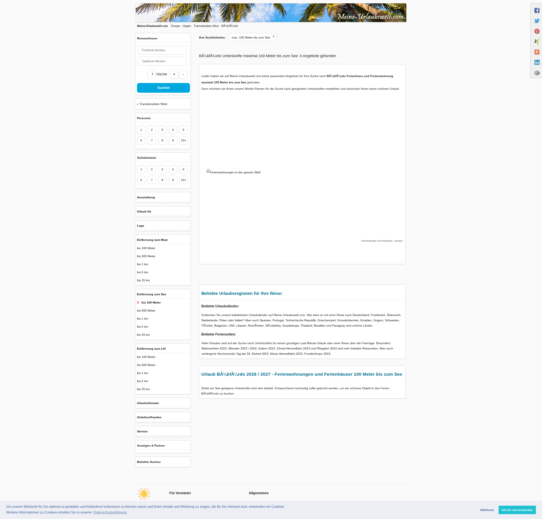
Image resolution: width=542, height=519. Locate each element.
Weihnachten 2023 (214, 348)
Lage (140, 225)
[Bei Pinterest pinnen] (536, 35)
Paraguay (338, 325)
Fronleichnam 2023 (317, 353)
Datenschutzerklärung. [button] (110, 512)
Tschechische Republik (300, 320)
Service (142, 431)
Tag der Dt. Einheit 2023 (252, 353)
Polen (223, 320)
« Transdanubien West (152, 104)
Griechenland (327, 320)
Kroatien (366, 320)
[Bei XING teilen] (536, 45)
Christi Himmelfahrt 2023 (293, 348)
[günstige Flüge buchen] (297, 196)
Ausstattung (146, 197)
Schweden (392, 320)
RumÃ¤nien (256, 325)
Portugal (278, 320)
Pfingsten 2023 (327, 348)
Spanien (265, 320)
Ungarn (378, 320)
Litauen (241, 325)
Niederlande (209, 320)
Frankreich (378, 315)
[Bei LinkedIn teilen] (536, 66)
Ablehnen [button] (487, 510)
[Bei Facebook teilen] (536, 14)
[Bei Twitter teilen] (536, 24)
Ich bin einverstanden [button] (517, 510)
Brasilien (319, 325)
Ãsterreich (394, 315)
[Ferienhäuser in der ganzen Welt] (238, 131)
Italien (239, 320)
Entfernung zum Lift (151, 348)
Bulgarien (220, 325)
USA (232, 325)
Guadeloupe (290, 325)
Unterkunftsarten (149, 417)
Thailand (306, 325)
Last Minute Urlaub (313, 343)
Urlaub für (144, 211)
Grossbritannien (348, 320)
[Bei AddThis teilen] (536, 55)
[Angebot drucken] (536, 76)
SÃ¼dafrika (273, 325)
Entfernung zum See (151, 294)
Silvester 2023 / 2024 (242, 348)
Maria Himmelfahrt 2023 (286, 353)
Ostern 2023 (266, 348)
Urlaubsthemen (148, 403)
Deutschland (361, 315)
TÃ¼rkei (207, 325)
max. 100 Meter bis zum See (253, 37)
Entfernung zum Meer (152, 240)
